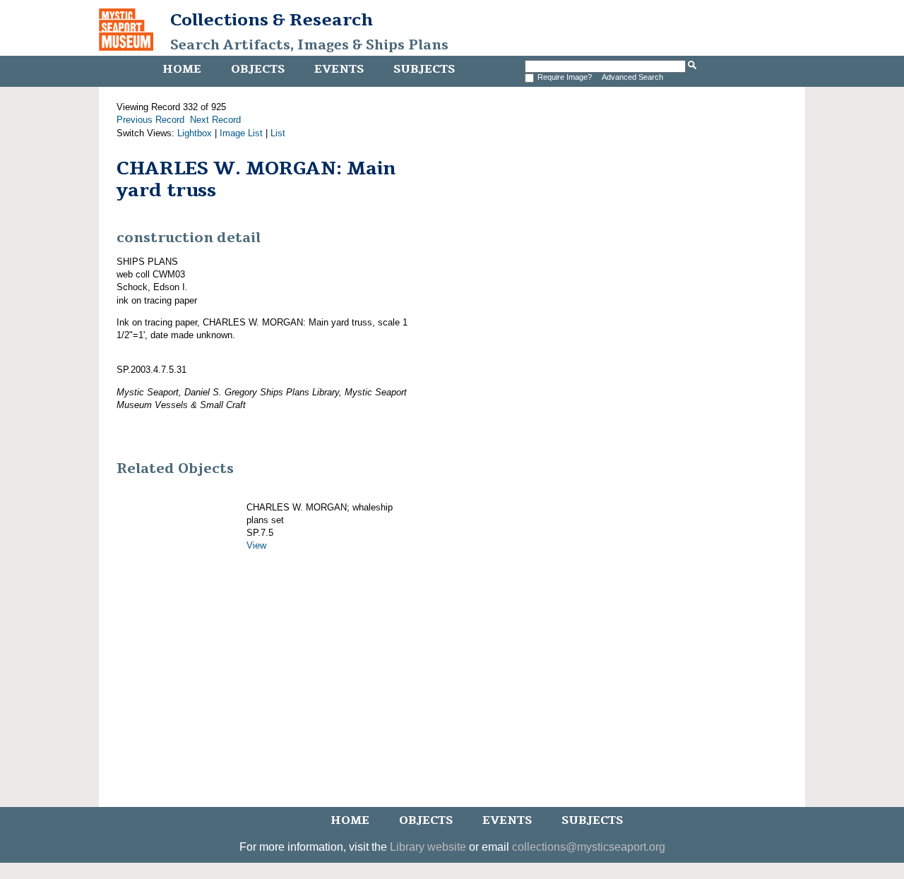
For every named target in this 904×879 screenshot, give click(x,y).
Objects (258, 69)
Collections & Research (271, 19)
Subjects (424, 69)
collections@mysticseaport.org (588, 847)
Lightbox (194, 133)
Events (339, 69)
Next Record (215, 119)
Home (181, 69)
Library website (428, 847)
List (277, 133)
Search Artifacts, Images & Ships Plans (309, 45)
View (256, 545)
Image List (241, 133)
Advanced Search (632, 77)
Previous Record (150, 119)
